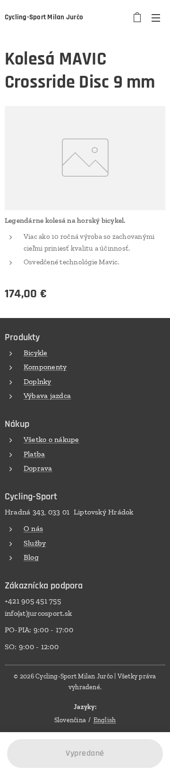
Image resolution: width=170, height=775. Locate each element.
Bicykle (36, 352)
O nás (33, 528)
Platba (34, 453)
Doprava (38, 468)
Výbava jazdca (47, 395)
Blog (31, 557)
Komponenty (45, 366)
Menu (155, 17)
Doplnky (37, 381)
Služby (35, 542)
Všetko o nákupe (51, 439)
